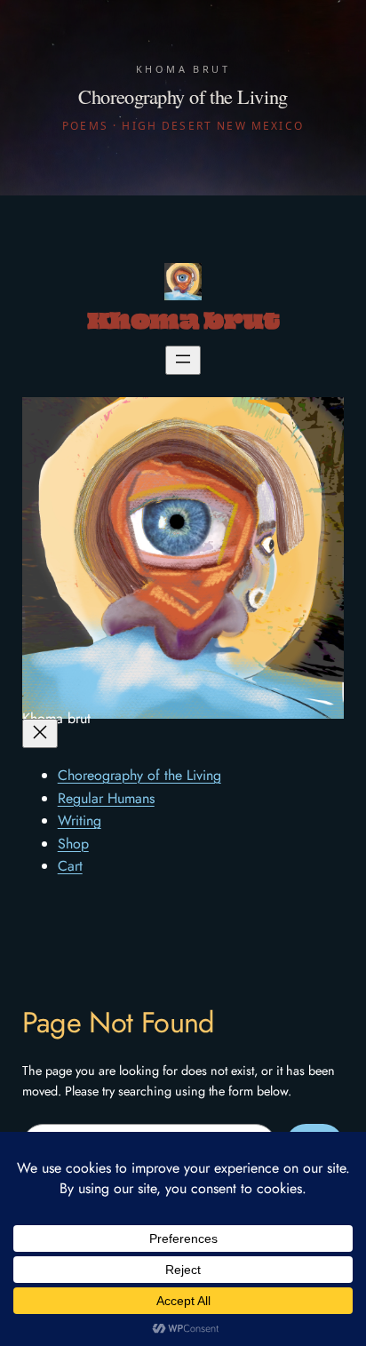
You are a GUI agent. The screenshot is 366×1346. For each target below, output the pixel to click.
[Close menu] (40, 733)
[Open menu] (183, 360)
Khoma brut (183, 323)
